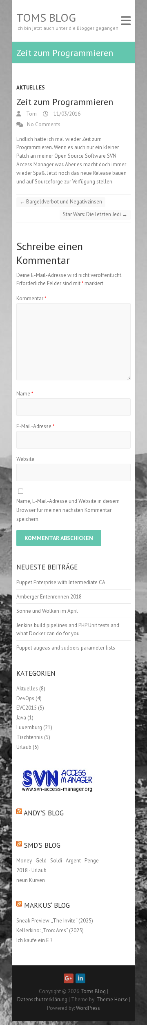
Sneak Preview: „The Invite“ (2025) (54, 920)
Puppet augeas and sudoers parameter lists (65, 647)
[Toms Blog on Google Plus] (69, 978)
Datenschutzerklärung (42, 999)
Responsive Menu (126, 20)
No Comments (43, 124)
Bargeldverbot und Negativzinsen (61, 201)
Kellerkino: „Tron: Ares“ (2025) (50, 930)
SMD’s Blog (42, 845)
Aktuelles (30, 87)
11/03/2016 (66, 113)
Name (24, 393)
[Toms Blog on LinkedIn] (80, 978)
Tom (31, 113)
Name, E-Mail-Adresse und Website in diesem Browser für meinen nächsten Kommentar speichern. (68, 510)
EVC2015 (26, 707)
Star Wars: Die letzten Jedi (95, 214)
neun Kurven (30, 880)
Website (25, 459)
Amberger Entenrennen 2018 (49, 596)
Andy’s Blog (44, 812)
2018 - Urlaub (31, 870)
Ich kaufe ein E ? (34, 940)
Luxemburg (29, 727)
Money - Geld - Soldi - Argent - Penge (57, 860)
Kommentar (31, 298)
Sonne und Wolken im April (47, 610)
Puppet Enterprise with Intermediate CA (60, 582)
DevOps (25, 698)
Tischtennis (29, 737)
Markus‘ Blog (47, 905)
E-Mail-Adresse (35, 426)
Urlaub (23, 747)
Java (21, 717)
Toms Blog (46, 17)
